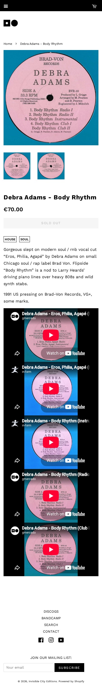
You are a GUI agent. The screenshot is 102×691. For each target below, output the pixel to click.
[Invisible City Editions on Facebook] (41, 641)
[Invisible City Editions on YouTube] (61, 641)
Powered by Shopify (71, 681)
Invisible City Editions (43, 681)
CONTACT (51, 632)
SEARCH (51, 625)
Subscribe (69, 668)
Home (8, 43)
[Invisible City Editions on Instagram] (51, 641)
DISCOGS (51, 612)
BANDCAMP (51, 618)
